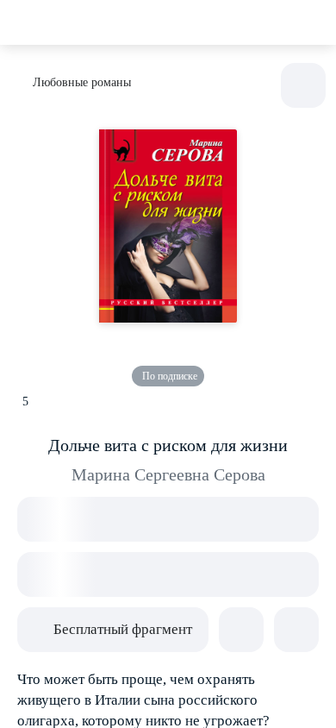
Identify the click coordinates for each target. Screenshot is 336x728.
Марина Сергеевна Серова (168, 474)
